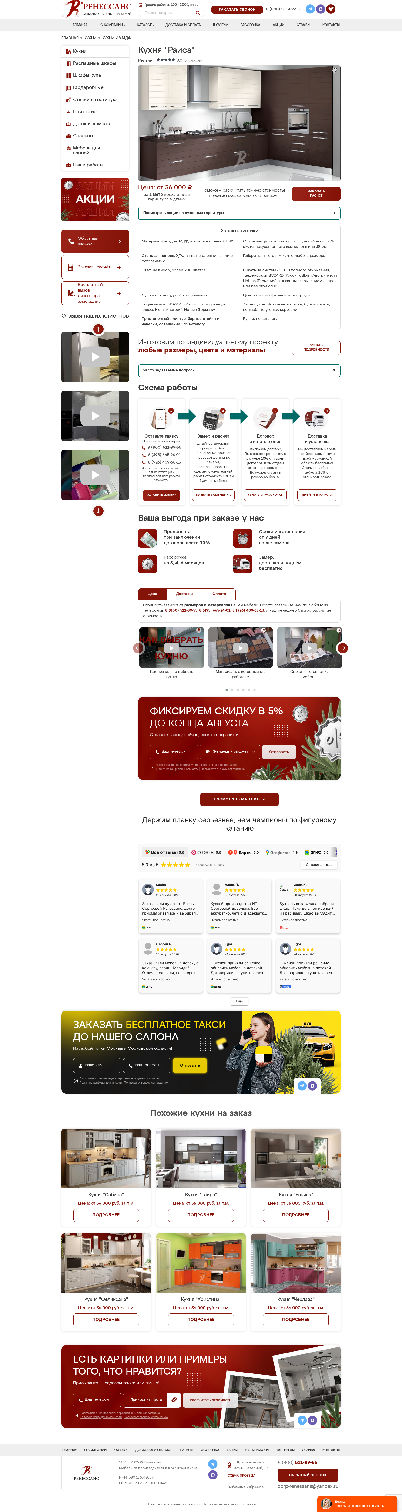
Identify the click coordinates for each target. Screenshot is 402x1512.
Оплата (219, 594)
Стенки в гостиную (95, 99)
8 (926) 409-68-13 (282, 15)
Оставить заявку (162, 495)
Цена (152, 594)
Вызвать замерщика (213, 495)
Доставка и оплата (183, 25)
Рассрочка (250, 25)
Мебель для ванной (86, 150)
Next (98, 511)
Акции (278, 25)
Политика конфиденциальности (173, 1504)
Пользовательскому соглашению (223, 769)
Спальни (83, 136)
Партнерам (285, 1450)
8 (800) (297, 1462)
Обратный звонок (308, 1475)
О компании (111, 25)
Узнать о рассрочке (265, 495)
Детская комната (92, 124)
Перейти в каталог (317, 495)
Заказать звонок (237, 9)
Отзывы (303, 25)
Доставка (185, 594)
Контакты (331, 25)
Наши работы (88, 165)
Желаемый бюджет (231, 751)
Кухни (90, 38)
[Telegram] (310, 9)
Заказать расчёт (316, 194)
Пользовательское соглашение (229, 1504)
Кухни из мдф (116, 38)
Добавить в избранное (246, 1487)
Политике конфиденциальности (177, 769)
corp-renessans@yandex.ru (308, 1486)
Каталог (144, 25)
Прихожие (85, 111)
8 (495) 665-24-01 (282, 3)
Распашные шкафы (94, 63)
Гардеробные (88, 87)
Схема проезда (241, 1475)
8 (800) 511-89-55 (283, 9)
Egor (297, 944)
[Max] (320, 9)
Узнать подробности (316, 347)
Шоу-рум (220, 25)
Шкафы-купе (87, 75)
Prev (98, 329)
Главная (80, 25)
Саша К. (300, 885)
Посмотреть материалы (239, 799)
